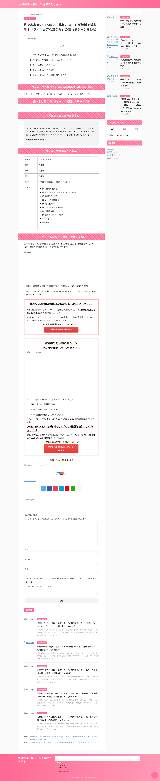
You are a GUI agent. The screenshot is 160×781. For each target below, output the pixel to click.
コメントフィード (113, 155)
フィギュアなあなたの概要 (43, 70)
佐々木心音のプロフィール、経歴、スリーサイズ (52, 60)
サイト (27, 569)
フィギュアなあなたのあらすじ (45, 65)
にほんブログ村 (30, 481)
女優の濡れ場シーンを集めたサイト (40, 4)
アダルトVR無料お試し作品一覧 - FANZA (61, 448)
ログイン (110, 149)
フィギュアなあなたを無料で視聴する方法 (49, 75)
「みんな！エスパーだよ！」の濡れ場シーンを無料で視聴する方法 (130, 43)
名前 (27, 549)
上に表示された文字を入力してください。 (40, 586)
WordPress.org (112, 158)
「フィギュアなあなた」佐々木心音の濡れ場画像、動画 (54, 55)
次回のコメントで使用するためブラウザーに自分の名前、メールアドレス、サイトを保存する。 (62, 578)
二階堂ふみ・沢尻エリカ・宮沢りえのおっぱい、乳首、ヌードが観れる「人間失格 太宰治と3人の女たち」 (130, 105)
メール (28, 559)
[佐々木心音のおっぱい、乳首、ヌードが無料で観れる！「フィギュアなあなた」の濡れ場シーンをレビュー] (61, 488)
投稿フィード (112, 152)
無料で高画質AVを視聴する (61, 329)
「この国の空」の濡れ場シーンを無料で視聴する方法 (130, 63)
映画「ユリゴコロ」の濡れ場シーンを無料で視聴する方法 (130, 82)
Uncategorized (31, 500)
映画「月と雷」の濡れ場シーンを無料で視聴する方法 (130, 23)
